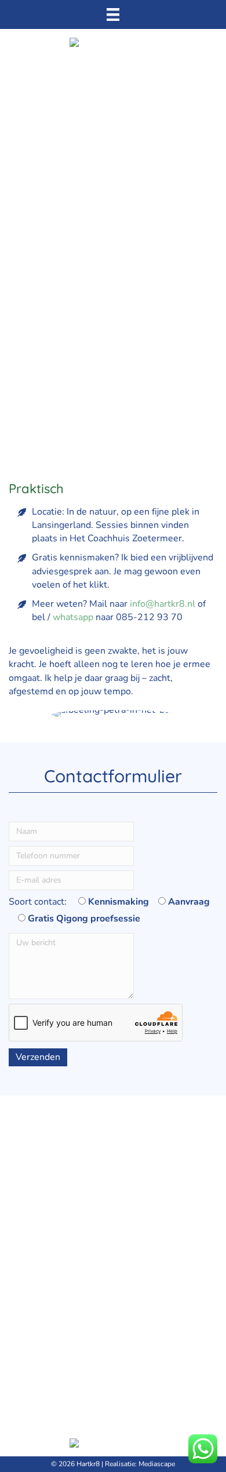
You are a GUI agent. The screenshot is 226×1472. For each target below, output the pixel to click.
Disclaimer (31, 1220)
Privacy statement (46, 1206)
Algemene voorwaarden (59, 1193)
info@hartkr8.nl (162, 603)
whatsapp (73, 617)
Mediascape (156, 1464)
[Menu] (113, 14)
